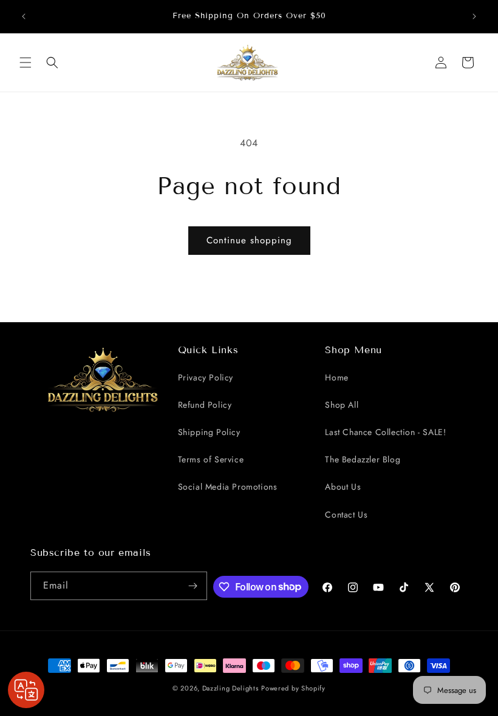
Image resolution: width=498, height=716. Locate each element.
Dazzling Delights (230, 688)
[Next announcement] (474, 16)
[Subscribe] (193, 586)
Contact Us (346, 514)
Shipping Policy (209, 432)
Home (336, 377)
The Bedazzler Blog (362, 459)
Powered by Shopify (293, 688)
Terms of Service (211, 459)
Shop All (341, 405)
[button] (25, 62)
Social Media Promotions (228, 487)
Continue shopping (249, 240)
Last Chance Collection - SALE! (385, 432)
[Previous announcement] (23, 16)
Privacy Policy (205, 377)
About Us (343, 487)
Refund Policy (205, 405)
